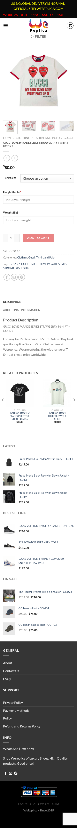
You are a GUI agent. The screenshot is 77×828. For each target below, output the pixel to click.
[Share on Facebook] (6, 277)
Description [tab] (12, 301)
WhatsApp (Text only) (18, 749)
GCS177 (15, 264)
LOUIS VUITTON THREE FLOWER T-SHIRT (57, 416)
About (7, 663)
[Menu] (5, 25)
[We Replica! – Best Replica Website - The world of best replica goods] (38, 25)
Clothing (23, 138)
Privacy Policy (13, 702)
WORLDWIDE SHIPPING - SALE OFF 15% (33, 15)
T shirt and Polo (47, 138)
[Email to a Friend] (14, 277)
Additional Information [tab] (21, 310)
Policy (7, 718)
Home (7, 138)
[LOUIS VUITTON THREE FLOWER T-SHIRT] (57, 393)
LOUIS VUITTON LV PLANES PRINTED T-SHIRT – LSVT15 (20, 416)
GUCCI (25, 264)
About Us (24, 804)
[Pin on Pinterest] (21, 277)
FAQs (7, 678)
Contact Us (11, 671)
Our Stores (41, 804)
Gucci (68, 138)
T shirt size (9, 178)
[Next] (67, 82)
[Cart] (70, 25)
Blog (55, 804)
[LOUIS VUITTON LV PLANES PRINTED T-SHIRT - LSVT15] (20, 393)
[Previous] (9, 82)
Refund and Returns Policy (21, 726)
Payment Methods (16, 710)
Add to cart (38, 237)
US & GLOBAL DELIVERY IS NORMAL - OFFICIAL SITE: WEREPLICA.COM (39, 6)
